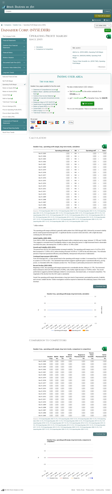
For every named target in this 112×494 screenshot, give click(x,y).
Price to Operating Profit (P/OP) (12, 110)
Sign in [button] (107, 20)
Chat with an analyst (103, 16)
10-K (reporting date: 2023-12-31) (87, 211)
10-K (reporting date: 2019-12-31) (92, 213)
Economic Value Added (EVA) (12, 67)
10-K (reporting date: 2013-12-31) (64, 217)
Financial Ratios (8, 52)
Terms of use (80, 490)
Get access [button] (88, 104)
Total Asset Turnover (9, 102)
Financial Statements (9, 40)
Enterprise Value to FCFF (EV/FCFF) (44, 102)
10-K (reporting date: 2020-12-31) (72, 213)
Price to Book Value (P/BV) (11, 113)
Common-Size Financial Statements (10, 46)
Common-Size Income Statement (43, 96)
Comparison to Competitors (44, 49)
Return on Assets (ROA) (10, 91)
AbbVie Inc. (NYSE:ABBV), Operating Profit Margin (88, 52)
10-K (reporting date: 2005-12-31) (78, 221)
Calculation (39, 47)
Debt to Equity (7, 98)
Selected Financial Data (10, 77)
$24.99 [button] (108, 30)
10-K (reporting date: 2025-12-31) (48, 211)
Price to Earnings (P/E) (9, 106)
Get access (97, 20)
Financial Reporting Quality (11, 128)
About (73, 490)
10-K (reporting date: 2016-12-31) (78, 215)
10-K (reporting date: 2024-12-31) (67, 211)
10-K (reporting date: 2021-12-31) (53, 213)
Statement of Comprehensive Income (44, 89)
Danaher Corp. (17, 25)
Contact (107, 490)
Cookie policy (100, 490)
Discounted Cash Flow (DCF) (12, 62)
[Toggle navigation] (3, 2)
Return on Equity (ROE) (10, 88)
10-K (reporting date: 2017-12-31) (59, 215)
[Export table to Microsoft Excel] (104, 146)
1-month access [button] (78, 98)
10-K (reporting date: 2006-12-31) (59, 221)
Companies (7, 25)
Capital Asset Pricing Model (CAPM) (44, 104)
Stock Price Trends (8, 132)
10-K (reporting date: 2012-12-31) (84, 217)
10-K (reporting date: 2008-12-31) (89, 219)
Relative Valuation (8, 57)
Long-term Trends (8, 72)
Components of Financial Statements (10, 122)
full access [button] (77, 91)
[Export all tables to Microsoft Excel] (108, 36)
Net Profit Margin (8, 81)
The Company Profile (9, 36)
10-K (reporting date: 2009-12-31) (69, 219)
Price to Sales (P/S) (8, 117)
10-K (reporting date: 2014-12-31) (45, 217)
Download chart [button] (101, 286)
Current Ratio (7, 95)
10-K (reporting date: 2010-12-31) (50, 219)
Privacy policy (90, 490)
